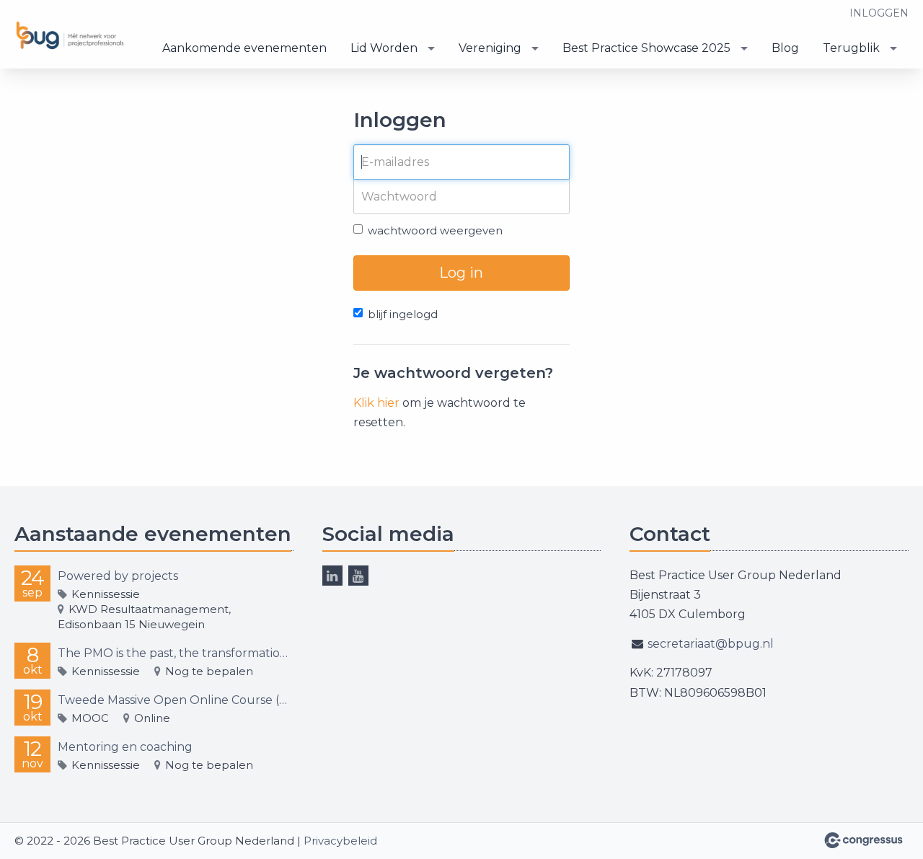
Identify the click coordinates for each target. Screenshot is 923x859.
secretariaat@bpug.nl (711, 644)
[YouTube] (358, 575)
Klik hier (376, 403)
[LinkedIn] (332, 575)
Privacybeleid (340, 840)
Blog (785, 48)
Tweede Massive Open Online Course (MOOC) (175, 700)
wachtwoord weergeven (435, 230)
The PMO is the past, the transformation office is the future (175, 653)
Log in (461, 272)
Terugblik (851, 48)
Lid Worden (384, 48)
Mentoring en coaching (125, 747)
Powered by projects (118, 576)
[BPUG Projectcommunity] (72, 35)
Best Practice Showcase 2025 (646, 48)
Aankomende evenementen (244, 48)
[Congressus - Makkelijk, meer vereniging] (863, 840)
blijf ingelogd (403, 314)
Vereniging (490, 48)
